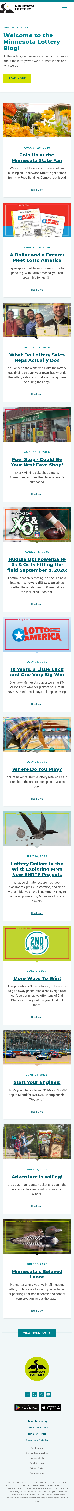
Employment (37, 1448)
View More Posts (37, 1332)
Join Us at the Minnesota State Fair (37, 157)
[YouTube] (48, 1394)
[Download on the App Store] (50, 1407)
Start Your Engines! (37, 1082)
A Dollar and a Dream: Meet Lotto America (37, 257)
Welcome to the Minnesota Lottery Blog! (31, 42)
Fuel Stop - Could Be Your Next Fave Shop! (37, 462)
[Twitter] (34, 1394)
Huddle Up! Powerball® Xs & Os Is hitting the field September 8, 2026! (37, 565)
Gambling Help (37, 1463)
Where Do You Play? (37, 769)
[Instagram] (41, 1394)
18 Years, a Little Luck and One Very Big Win (37, 672)
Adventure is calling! (37, 1177)
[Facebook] (27, 1394)
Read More (17, 78)
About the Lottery (37, 1421)
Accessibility (37, 1458)
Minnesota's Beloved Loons (37, 1274)
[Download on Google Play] (26, 1407)
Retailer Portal (37, 1433)
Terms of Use (37, 1473)
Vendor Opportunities (37, 1453)
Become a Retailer (37, 1440)
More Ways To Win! (37, 978)
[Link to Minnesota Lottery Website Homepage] (17, 8)
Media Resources (37, 1427)
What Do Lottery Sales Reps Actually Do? (37, 357)
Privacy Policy (37, 1468)
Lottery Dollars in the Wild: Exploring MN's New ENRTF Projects (37, 869)
